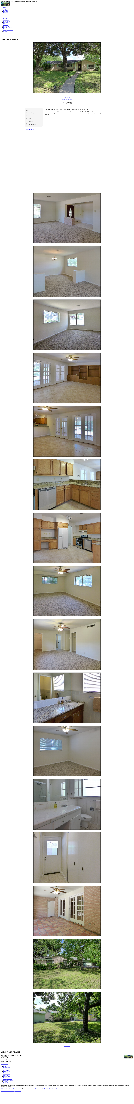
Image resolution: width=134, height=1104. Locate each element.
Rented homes (6, 1071)
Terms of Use (9, 1088)
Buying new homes (7, 28)
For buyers (5, 1072)
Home (4, 1066)
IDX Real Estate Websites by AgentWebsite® (11, 1091)
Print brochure (67, 97)
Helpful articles (6, 1076)
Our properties (6, 1067)
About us (5, 31)
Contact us (5, 1075)
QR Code (3, 1088)
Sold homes (6, 1070)
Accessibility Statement (36, 1088)
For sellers (5, 1069)
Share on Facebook (29, 129)
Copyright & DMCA (17, 1088)
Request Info (67, 95)
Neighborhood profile (67, 99)
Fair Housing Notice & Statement (49, 1088)
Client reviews (6, 1074)
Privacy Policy (26, 1088)
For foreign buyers (7, 27)
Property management (8, 30)
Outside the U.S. (7, 1082)
